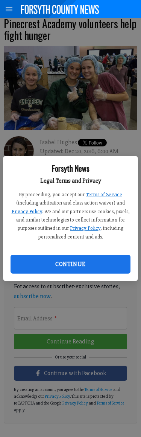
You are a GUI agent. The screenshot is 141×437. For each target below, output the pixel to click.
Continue (70, 264)
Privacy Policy (27, 211)
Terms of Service (104, 194)
